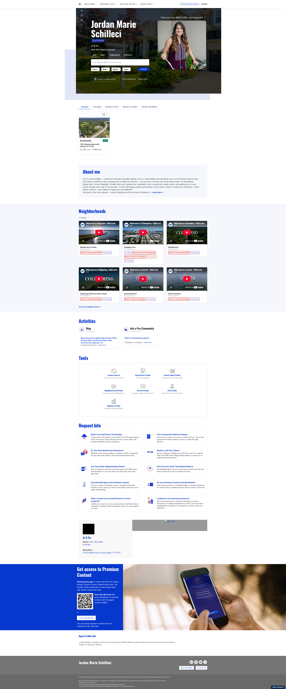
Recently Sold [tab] (112, 107)
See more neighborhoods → (90, 307)
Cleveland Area (173, 247)
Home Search (114, 375)
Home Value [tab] (115, 55)
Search (143, 69)
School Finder (143, 390)
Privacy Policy (83, 682)
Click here (95, 626)
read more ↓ (158, 192)
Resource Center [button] (128, 4)
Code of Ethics (165, 677)
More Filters (143, 79)
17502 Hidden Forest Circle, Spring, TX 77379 (101, 553)
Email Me (86, 544)
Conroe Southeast (174, 294)
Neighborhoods (92, 211)
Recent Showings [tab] (149, 107)
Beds (105, 69)
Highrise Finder (113, 406)
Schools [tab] (128, 55)
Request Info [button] (146, 4)
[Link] (82, 20)
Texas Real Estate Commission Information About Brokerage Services (138, 677)
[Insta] (82, 15)
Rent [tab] (103, 55)
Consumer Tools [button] (107, 4)
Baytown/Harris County (88, 247)
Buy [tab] (95, 55)
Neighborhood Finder (113, 390)
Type (126, 69)
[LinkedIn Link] (82, 10)
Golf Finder (172, 390)
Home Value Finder (172, 375)
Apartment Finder (143, 375)
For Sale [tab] (84, 107)
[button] (80, 4)
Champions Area (129, 247)
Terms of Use (92, 682)
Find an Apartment (129, 79)
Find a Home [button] (89, 4)
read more (102, 345)
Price (95, 69)
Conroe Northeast (130, 294)
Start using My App (86, 618)
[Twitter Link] (82, 25)
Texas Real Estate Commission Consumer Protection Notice (97, 677)
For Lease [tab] (97, 107)
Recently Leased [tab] (130, 107)
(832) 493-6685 (97, 50)
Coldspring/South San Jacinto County (93, 294)
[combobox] (120, 62)
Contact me (201, 668)
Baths (115, 69)
